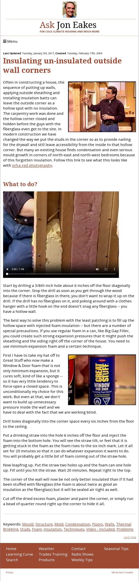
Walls (109, 524)
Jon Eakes (68, 23)
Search (12, 559)
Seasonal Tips (116, 548)
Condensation (77, 524)
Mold (59, 524)
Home (11, 548)
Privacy (9, 572)
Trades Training (53, 554)
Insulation (53, 529)
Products (47, 559)
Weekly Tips (82, 559)
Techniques (74, 529)
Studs (25, 529)
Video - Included (100, 529)
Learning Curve (19, 554)
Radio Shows (82, 554)
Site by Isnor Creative (122, 572)
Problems (125, 529)
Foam (37, 529)
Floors (97, 524)
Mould (28, 524)
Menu (12, 41)
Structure (44, 524)
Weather (46, 548)
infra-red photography (32, 165)
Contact (78, 548)
